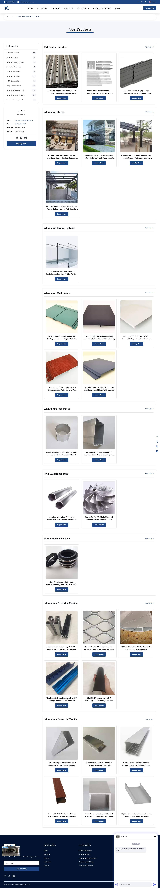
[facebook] (5, 875)
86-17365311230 (20, 124)
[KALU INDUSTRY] (6, 8)
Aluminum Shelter (84, 854)
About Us (68, 8)
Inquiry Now (150, 8)
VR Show (55, 8)
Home (30, 8)
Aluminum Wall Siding (86, 862)
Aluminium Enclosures (86, 866)
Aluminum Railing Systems (87, 858)
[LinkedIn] (157, 446)
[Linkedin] (145, 2)
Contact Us (83, 8)
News (117, 8)
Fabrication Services (85, 851)
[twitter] (9, 875)
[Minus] (154, 836)
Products (42, 8)
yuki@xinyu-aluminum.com (26, 2)
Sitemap (46, 866)
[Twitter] (142, 2)
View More (148, 47)
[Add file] (116, 884)
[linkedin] (13, 875)
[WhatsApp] (157, 451)
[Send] (154, 884)
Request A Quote (101, 8)
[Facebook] (138, 2)
